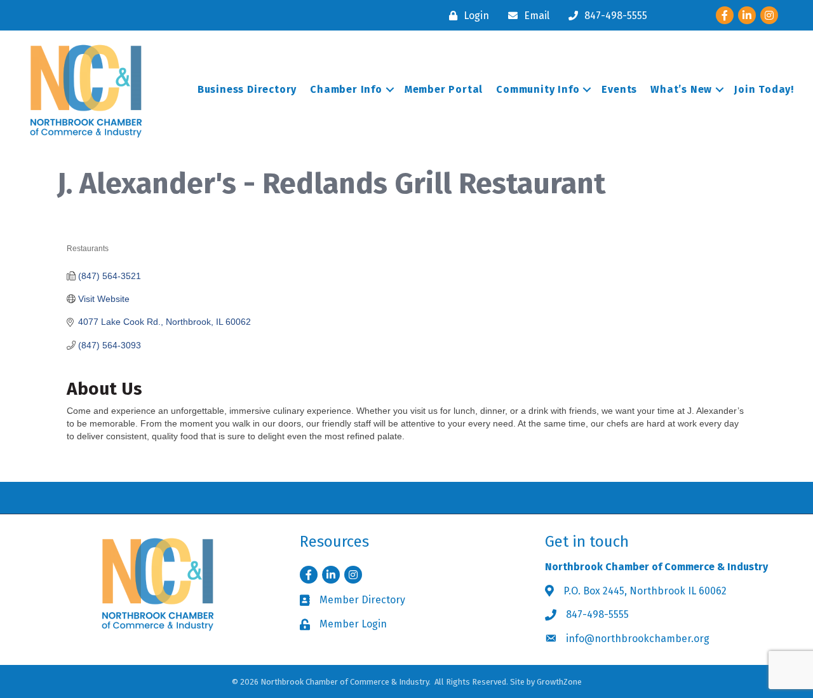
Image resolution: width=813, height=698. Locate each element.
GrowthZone (559, 682)
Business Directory (247, 89)
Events (619, 89)
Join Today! (764, 89)
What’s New (681, 89)
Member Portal (444, 89)
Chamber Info (346, 89)
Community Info (537, 89)
